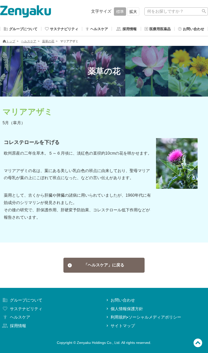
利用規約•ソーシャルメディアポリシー (146, 317)
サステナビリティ (26, 309)
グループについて (26, 300)
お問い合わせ (123, 300)
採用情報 (18, 326)
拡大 (133, 11)
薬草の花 (48, 41)
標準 (120, 11)
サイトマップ (123, 326)
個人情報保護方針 (127, 309)
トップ (10, 41)
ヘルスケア (28, 41)
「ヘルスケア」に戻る (104, 265)
